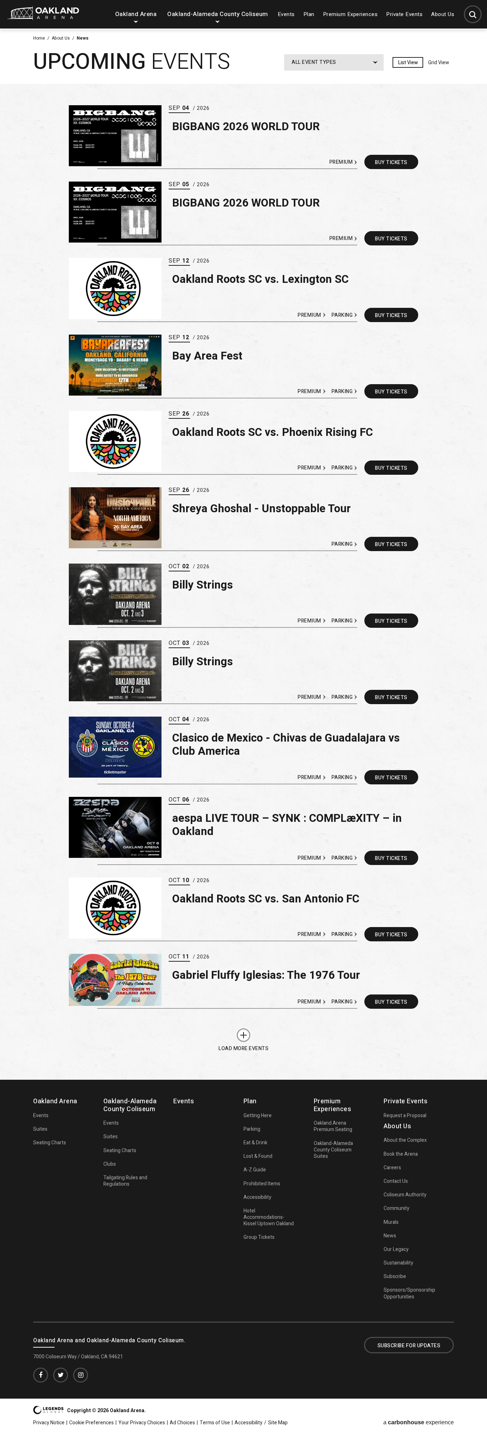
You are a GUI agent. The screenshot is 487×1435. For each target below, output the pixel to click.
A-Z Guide (255, 1170)
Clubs (109, 1164)
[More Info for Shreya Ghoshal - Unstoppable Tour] (115, 517)
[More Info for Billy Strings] (115, 594)
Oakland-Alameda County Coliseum (217, 14)
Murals (391, 1222)
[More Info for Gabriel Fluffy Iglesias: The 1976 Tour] (115, 980)
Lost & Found (258, 1156)
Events (286, 14)
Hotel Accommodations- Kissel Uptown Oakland (269, 1217)
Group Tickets (259, 1237)
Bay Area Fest (207, 356)
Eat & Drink (255, 1142)
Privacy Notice (49, 1422)
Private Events (404, 14)
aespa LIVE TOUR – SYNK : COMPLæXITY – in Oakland (287, 825)
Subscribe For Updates (409, 1345)
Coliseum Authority (405, 1195)
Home (39, 38)
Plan (308, 14)
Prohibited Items (262, 1183)
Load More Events (243, 1048)
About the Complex (405, 1140)
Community (396, 1208)
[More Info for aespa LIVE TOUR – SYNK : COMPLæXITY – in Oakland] (115, 827)
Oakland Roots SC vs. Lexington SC (260, 279)
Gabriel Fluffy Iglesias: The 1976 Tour (266, 975)
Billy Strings (202, 585)
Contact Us (396, 1181)
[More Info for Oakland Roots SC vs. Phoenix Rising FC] (115, 441)
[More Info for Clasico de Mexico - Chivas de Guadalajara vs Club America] (115, 747)
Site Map (278, 1422)
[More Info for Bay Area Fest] (115, 365)
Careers (392, 1167)
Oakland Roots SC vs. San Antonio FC (265, 899)
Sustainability (398, 1263)
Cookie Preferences (91, 1422)
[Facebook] (40, 1375)
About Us (442, 14)
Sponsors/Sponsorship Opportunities (409, 1293)
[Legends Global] (48, 1412)
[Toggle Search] (473, 14)
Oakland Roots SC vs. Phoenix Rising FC (272, 432)
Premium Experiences (350, 14)
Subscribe (395, 1276)
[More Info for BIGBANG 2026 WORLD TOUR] (115, 135)
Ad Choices (182, 1422)
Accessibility (257, 1197)
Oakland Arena (136, 14)
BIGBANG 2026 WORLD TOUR (246, 127)
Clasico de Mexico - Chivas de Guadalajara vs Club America (286, 744)
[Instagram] (80, 1375)
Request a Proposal (405, 1115)
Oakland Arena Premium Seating (333, 1126)
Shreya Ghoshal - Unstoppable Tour (261, 509)
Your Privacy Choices (141, 1422)
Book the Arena (401, 1154)
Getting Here (258, 1115)
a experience (418, 1422)
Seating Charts (49, 1142)
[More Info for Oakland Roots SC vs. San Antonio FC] (115, 907)
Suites (40, 1129)
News (390, 1236)
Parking (252, 1129)
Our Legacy (396, 1249)
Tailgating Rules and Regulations (125, 1181)
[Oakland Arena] (43, 18)
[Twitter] (60, 1375)
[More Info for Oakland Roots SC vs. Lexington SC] (115, 288)
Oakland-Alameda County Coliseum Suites (333, 1150)
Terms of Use (215, 1422)
